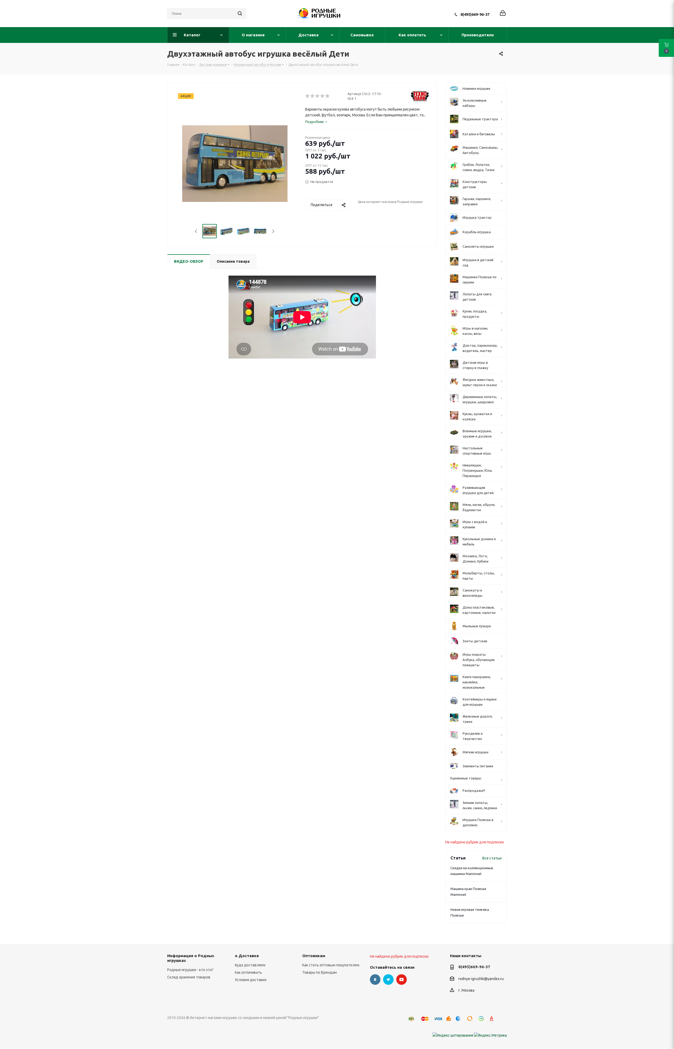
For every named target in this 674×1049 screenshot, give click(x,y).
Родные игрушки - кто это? (190, 970)
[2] (312, 96)
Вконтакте (375, 979)
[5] (327, 96)
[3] (317, 96)
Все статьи (492, 858)
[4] (322, 96)
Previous (196, 231)
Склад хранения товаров (188, 977)
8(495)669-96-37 (474, 14)
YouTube (401, 979)
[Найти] (240, 13)
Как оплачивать (248, 972)
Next (273, 231)
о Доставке (247, 955)
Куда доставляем (250, 965)
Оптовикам (313, 955)
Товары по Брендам (319, 972)
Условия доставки (250, 980)
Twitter (388, 979)
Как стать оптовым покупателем (330, 965)
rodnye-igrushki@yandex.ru (481, 979)
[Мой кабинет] (503, 14)
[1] (307, 96)
